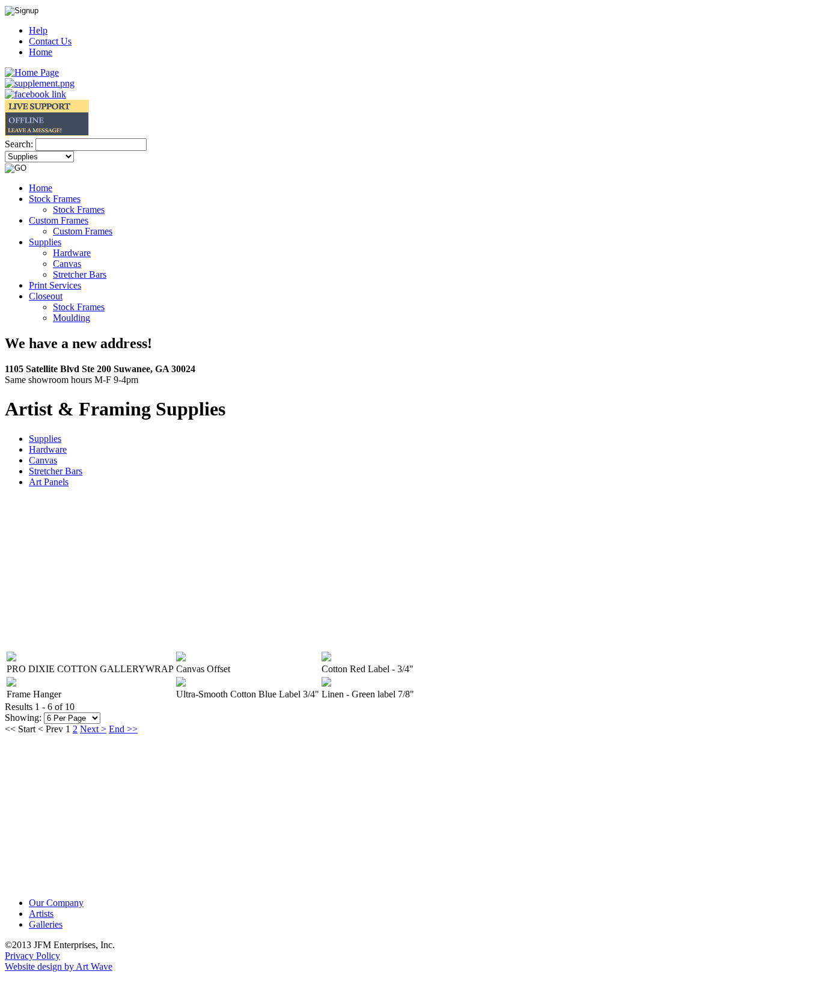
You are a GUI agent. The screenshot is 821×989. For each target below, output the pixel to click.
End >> (123, 729)
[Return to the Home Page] (32, 72)
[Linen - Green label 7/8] (326, 683)
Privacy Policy (32, 956)
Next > (93, 729)
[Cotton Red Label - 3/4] (326, 658)
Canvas (43, 460)
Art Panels (49, 482)
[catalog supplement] (40, 83)
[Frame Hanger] (11, 683)
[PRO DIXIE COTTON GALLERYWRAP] (11, 658)
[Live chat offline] (47, 132)
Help (38, 30)
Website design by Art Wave (58, 966)
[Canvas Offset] (181, 658)
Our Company (56, 903)
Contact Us (50, 41)
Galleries (46, 924)
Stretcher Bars (55, 471)
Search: (19, 144)
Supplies (45, 438)
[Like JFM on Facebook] (35, 94)
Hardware (48, 449)
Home (40, 52)
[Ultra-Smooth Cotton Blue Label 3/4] (181, 683)
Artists (41, 913)
